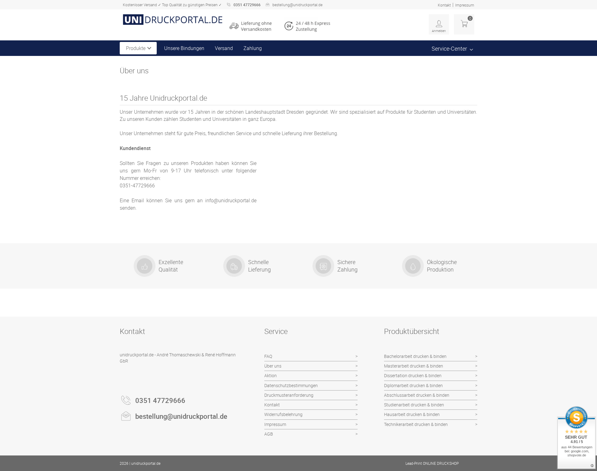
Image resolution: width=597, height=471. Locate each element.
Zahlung (252, 48)
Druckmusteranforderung (288, 395)
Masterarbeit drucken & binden (413, 366)
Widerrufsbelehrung (283, 414)
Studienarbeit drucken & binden (414, 405)
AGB (268, 434)
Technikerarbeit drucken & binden (416, 424)
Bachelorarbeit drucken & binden (415, 356)
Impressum (464, 4)
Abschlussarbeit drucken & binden (416, 395)
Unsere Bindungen (184, 48)
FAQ (268, 356)
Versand (224, 48)
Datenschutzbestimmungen (291, 385)
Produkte (136, 48)
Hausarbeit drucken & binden (412, 414)
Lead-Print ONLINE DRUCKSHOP (432, 463)
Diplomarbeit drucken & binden (413, 385)
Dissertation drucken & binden (413, 375)
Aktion (270, 375)
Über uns (272, 366)
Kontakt (444, 4)
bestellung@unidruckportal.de (297, 4)
